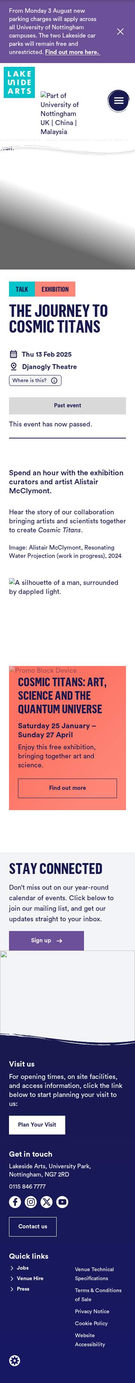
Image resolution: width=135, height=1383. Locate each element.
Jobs (22, 1268)
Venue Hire (30, 1278)
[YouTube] (62, 1202)
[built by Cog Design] (14, 1360)
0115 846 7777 (27, 1187)
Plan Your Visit (37, 1125)
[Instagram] (31, 1202)
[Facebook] (15, 1202)
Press (23, 1289)
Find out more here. (72, 52)
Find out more (67, 788)
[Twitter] (46, 1202)
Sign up (41, 940)
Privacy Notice (92, 1311)
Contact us (32, 1226)
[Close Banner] (120, 31)
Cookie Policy (91, 1323)
